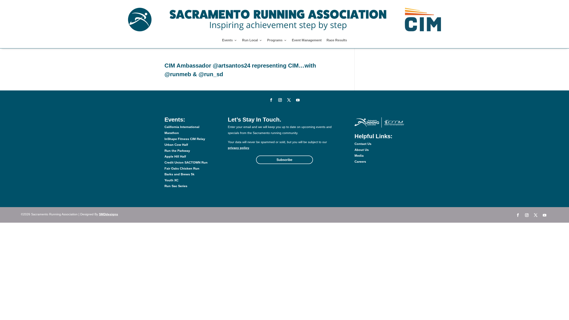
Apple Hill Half (175, 156)
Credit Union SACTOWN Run (186, 162)
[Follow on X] (289, 100)
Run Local (250, 40)
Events (227, 40)
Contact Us (363, 144)
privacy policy (238, 148)
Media (359, 155)
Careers (360, 161)
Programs (274, 40)
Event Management (307, 40)
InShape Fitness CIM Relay (184, 139)
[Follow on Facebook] (271, 100)
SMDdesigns (108, 214)
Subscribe (284, 160)
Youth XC (171, 180)
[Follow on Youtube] (297, 100)
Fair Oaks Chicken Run (181, 168)
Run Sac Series (175, 186)
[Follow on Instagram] (280, 100)
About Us (362, 150)
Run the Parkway (177, 150)
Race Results (337, 40)
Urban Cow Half (176, 144)
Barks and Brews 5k (179, 174)
